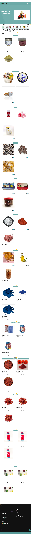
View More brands (15, 32)
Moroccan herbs (3, 518)
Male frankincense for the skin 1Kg (5, 172)
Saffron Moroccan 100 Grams (19, 407)
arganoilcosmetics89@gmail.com (20, 516)
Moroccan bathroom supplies (10, 30)
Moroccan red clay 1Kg (18, 227)
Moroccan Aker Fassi (4, 514)
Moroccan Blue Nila (4, 513)
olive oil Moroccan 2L (18, 263)
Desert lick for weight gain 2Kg (5, 280)
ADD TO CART (8, 51)
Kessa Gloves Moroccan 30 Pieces (19, 335)
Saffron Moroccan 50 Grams (5, 407)
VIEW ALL (28, 33)
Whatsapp (18, 515)
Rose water (20, 29)
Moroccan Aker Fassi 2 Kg (4, 371)
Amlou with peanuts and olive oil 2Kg (6, 263)
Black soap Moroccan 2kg (4, 208)
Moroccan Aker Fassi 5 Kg (4, 388)
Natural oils (17, 29)
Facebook (17, 512)
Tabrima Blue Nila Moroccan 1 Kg (5, 48)
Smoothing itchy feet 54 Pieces (5, 335)
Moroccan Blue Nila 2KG (18, 299)
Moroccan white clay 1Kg (4, 227)
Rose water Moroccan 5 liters (19, 443)
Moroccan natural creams (4, 517)
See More (15, 213)
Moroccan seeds (24, 29)
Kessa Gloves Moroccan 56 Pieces (5, 352)
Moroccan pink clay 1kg (4, 244)
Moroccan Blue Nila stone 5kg (5, 316)
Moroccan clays (27, 29)
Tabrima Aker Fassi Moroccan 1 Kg (19, 48)
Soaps (3, 29)
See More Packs (28, 24)
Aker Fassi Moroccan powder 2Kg (19, 371)
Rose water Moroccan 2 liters (5, 443)
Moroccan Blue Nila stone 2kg (5, 299)
